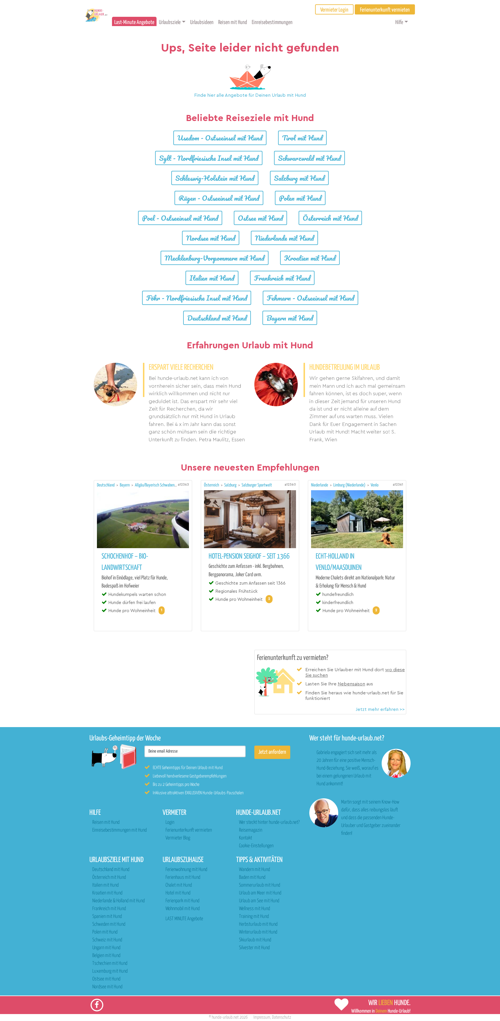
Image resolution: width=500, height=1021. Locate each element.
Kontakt (245, 838)
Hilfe (399, 22)
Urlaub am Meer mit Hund (260, 893)
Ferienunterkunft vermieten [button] (385, 10)
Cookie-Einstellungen (256, 845)
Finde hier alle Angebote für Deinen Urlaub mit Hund (250, 95)
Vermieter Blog (178, 838)
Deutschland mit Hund (217, 317)
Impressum (261, 1017)
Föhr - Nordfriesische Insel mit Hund (196, 297)
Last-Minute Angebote (134, 22)
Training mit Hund (254, 916)
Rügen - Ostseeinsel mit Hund (219, 198)
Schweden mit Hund (108, 924)
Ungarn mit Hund (106, 947)
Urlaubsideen (202, 22)
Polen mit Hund (300, 198)
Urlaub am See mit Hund (259, 901)
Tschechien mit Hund (109, 963)
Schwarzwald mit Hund (309, 158)
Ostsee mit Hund (260, 218)
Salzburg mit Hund (299, 178)
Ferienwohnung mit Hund (186, 869)
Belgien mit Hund (106, 955)
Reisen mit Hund (232, 22)
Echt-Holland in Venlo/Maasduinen (339, 562)
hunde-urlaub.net (225, 1017)
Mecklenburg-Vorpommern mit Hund (214, 258)
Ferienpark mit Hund (182, 901)
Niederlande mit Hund (284, 238)
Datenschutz (281, 1017)
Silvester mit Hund (254, 947)
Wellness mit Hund (254, 908)
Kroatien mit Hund (310, 258)
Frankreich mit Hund (282, 277)
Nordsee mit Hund (210, 238)
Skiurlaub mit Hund (255, 940)
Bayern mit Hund (289, 317)
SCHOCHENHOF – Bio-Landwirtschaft (125, 562)
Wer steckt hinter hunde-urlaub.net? (269, 822)
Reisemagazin (250, 830)
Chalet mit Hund (179, 885)
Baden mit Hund (252, 877)
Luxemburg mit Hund (110, 971)
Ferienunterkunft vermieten (189, 830)
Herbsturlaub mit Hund (258, 924)
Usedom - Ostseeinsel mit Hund (219, 137)
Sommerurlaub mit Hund (259, 885)
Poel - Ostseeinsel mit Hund (180, 218)
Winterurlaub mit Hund (258, 932)
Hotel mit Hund (178, 893)
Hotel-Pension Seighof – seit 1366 (249, 556)
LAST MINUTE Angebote (184, 918)
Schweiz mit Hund (107, 940)
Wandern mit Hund (254, 869)
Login (170, 822)
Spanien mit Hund (107, 916)
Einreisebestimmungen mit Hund (119, 830)
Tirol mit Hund (302, 137)
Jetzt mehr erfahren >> (380, 709)
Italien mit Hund (212, 277)
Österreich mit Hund (330, 218)
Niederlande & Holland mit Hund (118, 901)
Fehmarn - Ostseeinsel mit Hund (310, 297)
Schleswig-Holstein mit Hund (214, 178)
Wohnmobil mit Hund (183, 908)
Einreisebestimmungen (272, 22)
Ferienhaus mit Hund (183, 877)
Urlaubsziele (170, 22)
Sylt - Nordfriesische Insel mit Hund (208, 158)
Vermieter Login (334, 10)
